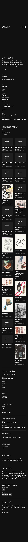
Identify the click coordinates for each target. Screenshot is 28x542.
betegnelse (5, 494)
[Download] (3, 69)
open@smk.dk (5, 512)
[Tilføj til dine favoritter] (6, 69)
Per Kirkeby (4, 106)
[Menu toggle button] (25, 27)
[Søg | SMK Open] (6, 27)
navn (10, 494)
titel (3, 489)
